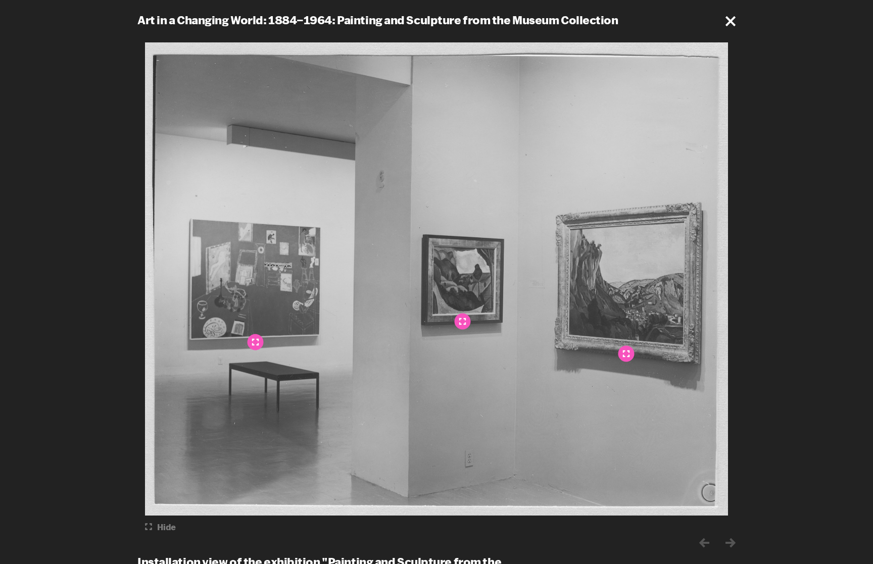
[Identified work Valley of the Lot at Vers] (626, 353)
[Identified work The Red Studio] (256, 342)
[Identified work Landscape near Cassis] (463, 321)
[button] (730, 21)
